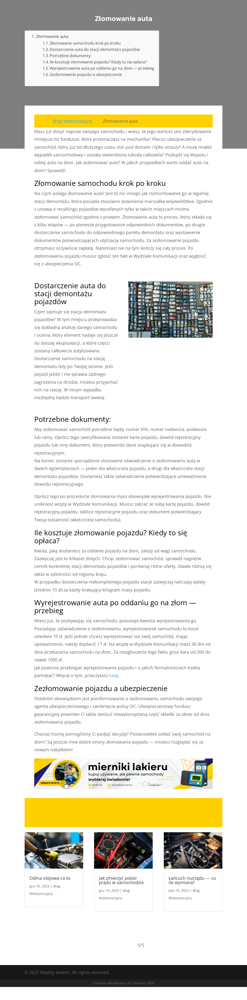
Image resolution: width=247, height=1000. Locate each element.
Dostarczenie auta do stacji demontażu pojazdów (95, 49)
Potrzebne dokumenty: (70, 55)
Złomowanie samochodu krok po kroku (85, 43)
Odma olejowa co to (49, 878)
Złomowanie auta (52, 36)
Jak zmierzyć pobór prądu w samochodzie (121, 880)
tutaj (113, 675)
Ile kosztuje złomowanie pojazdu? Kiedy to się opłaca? (98, 62)
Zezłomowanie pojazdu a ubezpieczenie (86, 74)
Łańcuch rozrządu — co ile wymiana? (192, 880)
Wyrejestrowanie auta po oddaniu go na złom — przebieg (102, 68)
